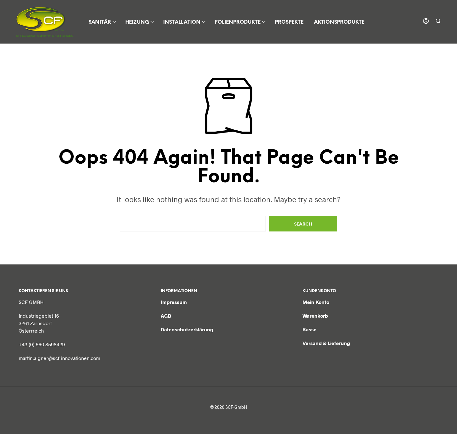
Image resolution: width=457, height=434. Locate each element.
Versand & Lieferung (326, 343)
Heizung (137, 22)
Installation (182, 22)
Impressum (174, 302)
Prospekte (289, 22)
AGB (166, 316)
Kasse (309, 329)
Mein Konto (315, 302)
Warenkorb (315, 316)
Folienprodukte (238, 22)
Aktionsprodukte (339, 22)
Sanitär (100, 22)
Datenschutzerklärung (187, 329)
